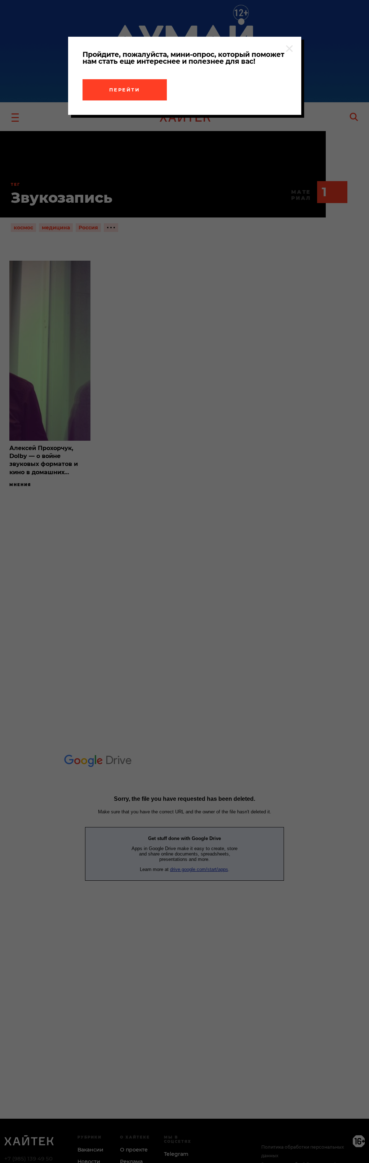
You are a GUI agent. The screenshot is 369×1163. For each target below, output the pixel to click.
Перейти (124, 90)
